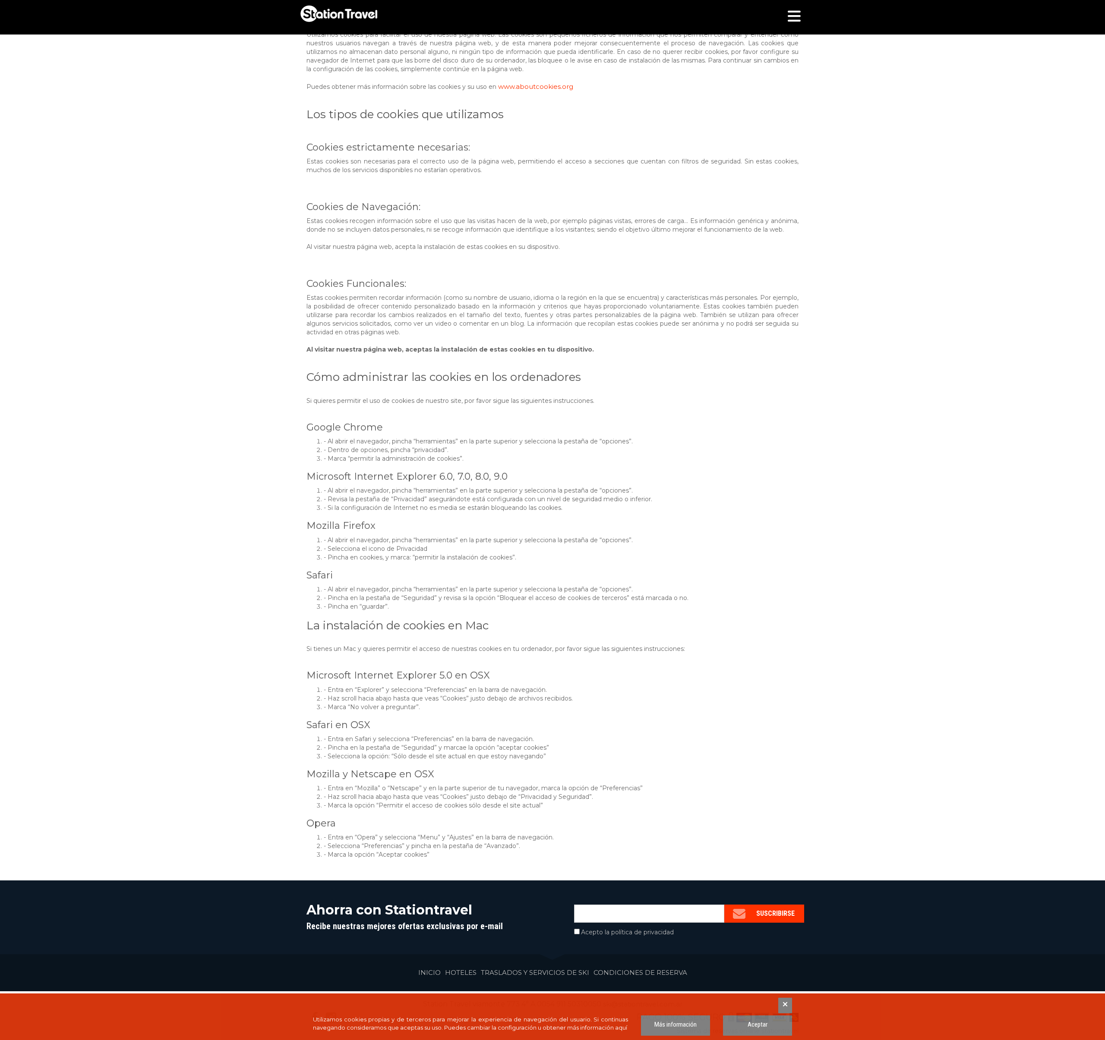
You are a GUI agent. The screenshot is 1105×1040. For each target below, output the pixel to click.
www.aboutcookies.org (535, 86)
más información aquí (597, 1027)
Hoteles (461, 972)
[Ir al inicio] (339, 13)
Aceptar (757, 1024)
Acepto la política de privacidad (627, 932)
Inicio (429, 972)
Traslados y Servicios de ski (535, 972)
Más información (675, 1024)
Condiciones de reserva (640, 972)
